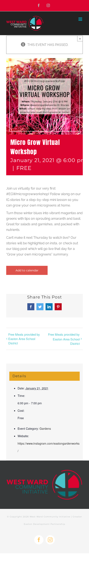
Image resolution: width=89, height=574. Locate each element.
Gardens (45, 428)
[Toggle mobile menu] (80, 19)
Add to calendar (27, 270)
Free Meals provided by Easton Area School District (24, 338)
